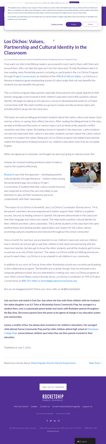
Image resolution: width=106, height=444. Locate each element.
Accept (73, 24)
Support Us (87, 406)
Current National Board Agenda (66, 406)
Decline (90, 24)
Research (9, 174)
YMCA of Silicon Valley (68, 76)
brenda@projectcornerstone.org (59, 280)
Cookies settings (57, 24)
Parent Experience (65, 362)
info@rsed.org (53, 431)
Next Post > (95, 362)
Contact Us (45, 406)
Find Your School (21, 406)
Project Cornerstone (24, 76)
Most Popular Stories (42, 362)
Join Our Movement (44, 413)
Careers (34, 406)
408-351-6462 (29, 280)
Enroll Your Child (63, 413)
